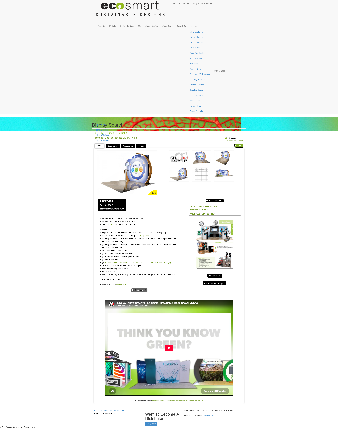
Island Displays (197, 58)
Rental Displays (197, 95)
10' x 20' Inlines (196, 42)
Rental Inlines (195, 105)
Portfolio (112, 26)
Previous (98, 137)
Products (194, 26)
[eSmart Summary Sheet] (214, 244)
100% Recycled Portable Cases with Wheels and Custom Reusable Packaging (138, 262)
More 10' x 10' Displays (199, 210)
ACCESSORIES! (121, 284)
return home (240, 140)
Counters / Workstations (200, 74)
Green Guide (167, 26)
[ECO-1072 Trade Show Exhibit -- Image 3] (127, 173)
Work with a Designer (215, 283)
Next (134, 137)
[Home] (133, 11)
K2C (139, 26)
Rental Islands (195, 100)
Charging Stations (197, 79)
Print (239, 145)
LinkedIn (112, 410)
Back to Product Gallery (117, 137)
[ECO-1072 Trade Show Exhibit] (201, 158)
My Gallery (102, 124)
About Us (101, 26)
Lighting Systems (197, 84)
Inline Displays (196, 32)
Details (99, 146)
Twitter (105, 410)
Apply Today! (151, 424)
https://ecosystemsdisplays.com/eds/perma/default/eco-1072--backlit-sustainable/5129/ (177, 401)
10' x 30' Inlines (196, 47)
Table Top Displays (197, 53)
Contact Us (181, 26)
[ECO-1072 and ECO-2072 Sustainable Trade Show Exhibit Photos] (179, 158)
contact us (208, 415)
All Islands (194, 63)
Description (113, 146)
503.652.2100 (219, 70)
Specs (141, 146)
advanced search (231, 140)
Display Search (151, 26)
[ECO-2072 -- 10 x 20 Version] (224, 175)
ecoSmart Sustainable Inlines (202, 213)
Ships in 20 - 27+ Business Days (203, 206)
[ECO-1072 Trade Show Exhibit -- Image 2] (224, 158)
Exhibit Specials (196, 111)
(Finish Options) (142, 235)
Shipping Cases (196, 90)
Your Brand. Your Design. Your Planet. (193, 3)
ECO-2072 (110, 224)
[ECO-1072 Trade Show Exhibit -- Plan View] (201, 175)
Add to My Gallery (215, 200)
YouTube (120, 410)
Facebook (98, 410)
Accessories (195, 68)
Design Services (127, 26)
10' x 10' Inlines (196, 37)
